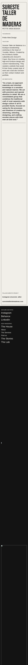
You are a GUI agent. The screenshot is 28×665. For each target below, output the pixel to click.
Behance (5, 316)
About (3, 330)
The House (6, 326)
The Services (6, 333)
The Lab (5, 342)
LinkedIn (5, 319)
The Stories (7, 338)
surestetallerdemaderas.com (12, 301)
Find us (4, 335)
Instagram (6, 313)
